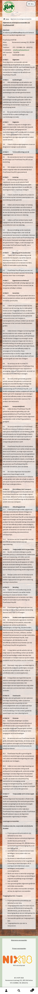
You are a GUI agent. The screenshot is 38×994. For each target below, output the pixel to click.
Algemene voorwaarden (19, 940)
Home (7, 19)
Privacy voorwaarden (19, 948)
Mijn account (6, 990)
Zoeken (19, 990)
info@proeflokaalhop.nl (21, 50)
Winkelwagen (29, 989)
